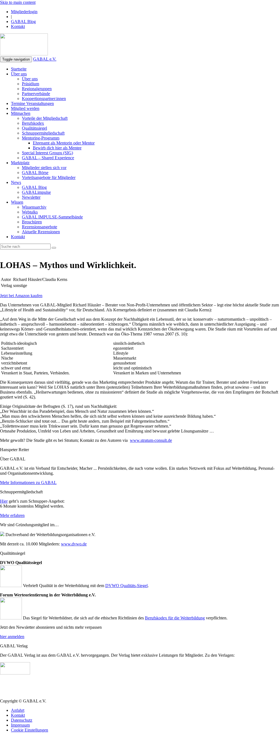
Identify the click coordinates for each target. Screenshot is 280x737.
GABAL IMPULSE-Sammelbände (52, 217)
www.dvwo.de (74, 544)
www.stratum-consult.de (151, 440)
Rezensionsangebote (39, 226)
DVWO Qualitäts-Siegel (126, 585)
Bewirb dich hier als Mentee (57, 148)
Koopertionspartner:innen (44, 98)
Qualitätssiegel (34, 128)
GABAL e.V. (44, 59)
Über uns (19, 74)
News (16, 182)
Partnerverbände (36, 93)
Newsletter (31, 197)
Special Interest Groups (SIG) (47, 152)
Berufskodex (33, 123)
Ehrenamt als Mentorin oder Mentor (64, 143)
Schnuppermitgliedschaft (43, 133)
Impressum (20, 725)
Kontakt (18, 26)
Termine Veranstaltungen (32, 103)
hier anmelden (12, 636)
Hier (4, 501)
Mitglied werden (25, 108)
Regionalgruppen (37, 88)
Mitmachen (20, 113)
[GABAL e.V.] (24, 44)
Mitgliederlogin (24, 11)
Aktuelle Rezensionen (41, 231)
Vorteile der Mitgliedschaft (45, 118)
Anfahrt (17, 710)
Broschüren (32, 222)
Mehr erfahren (12, 515)
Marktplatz (20, 162)
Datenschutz (21, 720)
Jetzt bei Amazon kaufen (21, 295)
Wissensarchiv (34, 207)
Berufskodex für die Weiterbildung (175, 618)
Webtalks (30, 212)
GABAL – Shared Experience (48, 157)
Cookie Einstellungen (29, 730)
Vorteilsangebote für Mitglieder (48, 177)
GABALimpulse (36, 192)
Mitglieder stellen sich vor (44, 167)
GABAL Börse (35, 172)
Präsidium (30, 83)
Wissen (17, 202)
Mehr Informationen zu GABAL (28, 482)
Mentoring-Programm (40, 138)
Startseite (19, 69)
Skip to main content (18, 2)
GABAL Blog (23, 21)
